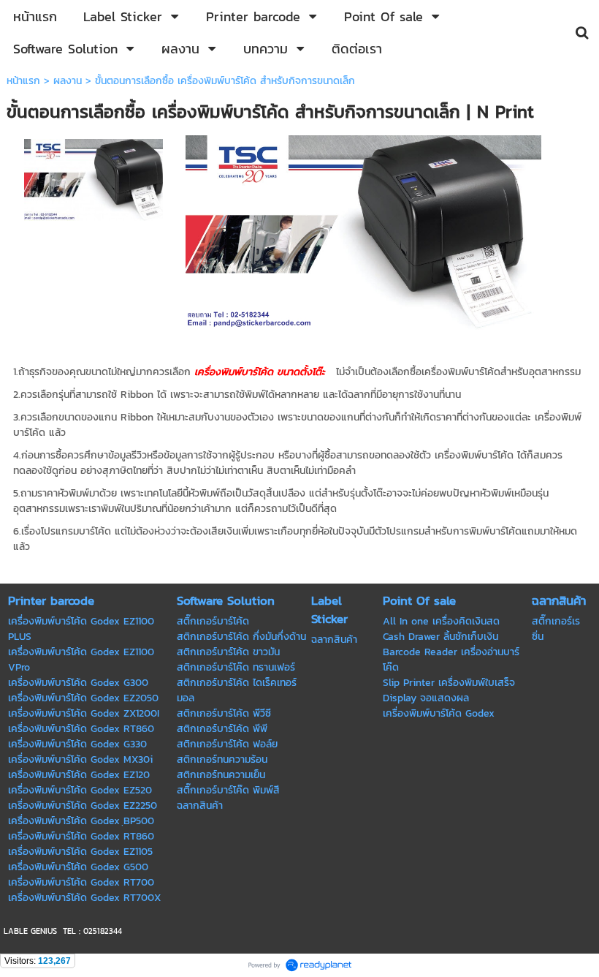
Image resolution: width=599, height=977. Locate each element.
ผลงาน (67, 80)
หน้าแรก (23, 80)
